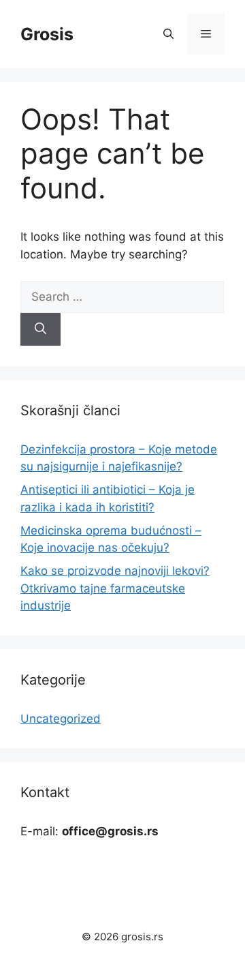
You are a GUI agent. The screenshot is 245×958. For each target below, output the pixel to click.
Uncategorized (60, 718)
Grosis (47, 34)
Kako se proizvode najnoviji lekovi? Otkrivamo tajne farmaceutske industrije (115, 588)
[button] (168, 34)
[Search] (40, 329)
